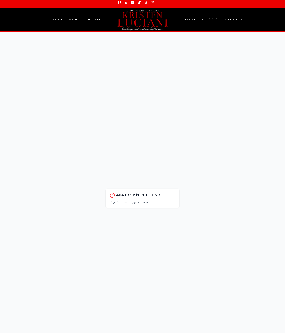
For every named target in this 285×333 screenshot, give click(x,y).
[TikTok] (139, 2)
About (75, 19)
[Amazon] (145, 2)
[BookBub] (152, 2)
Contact (210, 19)
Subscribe (234, 19)
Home (57, 19)
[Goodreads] (132, 2)
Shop (190, 19)
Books (93, 19)
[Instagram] (126, 2)
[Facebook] (119, 2)
